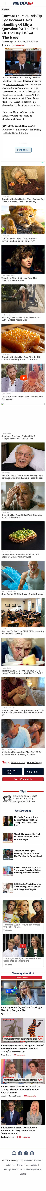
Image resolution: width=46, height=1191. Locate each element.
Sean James (6, 1055)
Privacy (20, 1165)
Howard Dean (34, 762)
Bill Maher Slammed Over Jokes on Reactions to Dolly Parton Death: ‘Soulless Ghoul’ (19, 1130)
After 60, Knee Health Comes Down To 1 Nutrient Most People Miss (20, 319)
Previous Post (11, 771)
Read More (23, 150)
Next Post (32, 771)
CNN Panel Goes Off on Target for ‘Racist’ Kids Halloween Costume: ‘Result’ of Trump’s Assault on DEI (22, 1048)
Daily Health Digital (8, 315)
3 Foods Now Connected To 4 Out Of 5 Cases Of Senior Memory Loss (20, 556)
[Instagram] (32, 1153)
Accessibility (31, 1165)
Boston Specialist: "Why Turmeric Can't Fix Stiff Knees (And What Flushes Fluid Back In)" (22, 712)
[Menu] (5, 3)
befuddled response (15, 84)
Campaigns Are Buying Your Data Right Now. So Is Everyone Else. (21, 1009)
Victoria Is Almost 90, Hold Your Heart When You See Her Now (20, 279)
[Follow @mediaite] (20, 1153)
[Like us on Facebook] (26, 1153)
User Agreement (10, 1169)
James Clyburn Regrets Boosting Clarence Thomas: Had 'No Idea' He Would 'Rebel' (28, 853)
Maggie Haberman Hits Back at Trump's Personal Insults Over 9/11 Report (27, 836)
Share (7, 45)
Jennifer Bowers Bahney (11, 1096)
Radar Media (6, 394)
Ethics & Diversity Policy (30, 1169)
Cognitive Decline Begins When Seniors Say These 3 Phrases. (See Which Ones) (22, 200)
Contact (23, 1174)
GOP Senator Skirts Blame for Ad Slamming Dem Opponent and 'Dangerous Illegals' (27, 886)
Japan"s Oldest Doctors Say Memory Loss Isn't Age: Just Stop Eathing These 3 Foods (22, 476)
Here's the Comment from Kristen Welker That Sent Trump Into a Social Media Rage (26, 821)
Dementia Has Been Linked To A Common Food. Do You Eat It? (21, 516)
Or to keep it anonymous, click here (24, 800)
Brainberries (6, 236)
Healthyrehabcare (8, 275)
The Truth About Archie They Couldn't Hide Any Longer (22, 397)
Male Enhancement (9, 591)
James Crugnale (9, 42)
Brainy (4, 628)
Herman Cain (18, 762)
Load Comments (23, 779)
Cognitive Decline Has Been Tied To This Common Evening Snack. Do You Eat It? (21, 358)
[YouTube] (14, 1153)
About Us (28, 1161)
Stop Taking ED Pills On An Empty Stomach (22, 594)
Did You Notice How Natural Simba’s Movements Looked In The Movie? (19, 239)
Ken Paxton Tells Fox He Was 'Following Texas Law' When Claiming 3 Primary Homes (27, 870)
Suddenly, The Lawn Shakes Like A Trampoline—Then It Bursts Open (18, 437)
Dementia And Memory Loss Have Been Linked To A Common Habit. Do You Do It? (22, 672)
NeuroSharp (6, 473)
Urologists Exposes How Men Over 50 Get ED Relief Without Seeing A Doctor (21, 753)
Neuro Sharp (6, 196)
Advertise (10, 1165)
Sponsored (5, 1014)
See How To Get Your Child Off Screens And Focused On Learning (22, 632)
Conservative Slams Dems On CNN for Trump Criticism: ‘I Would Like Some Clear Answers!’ (20, 1089)
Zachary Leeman (8, 1137)
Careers (37, 1161)
